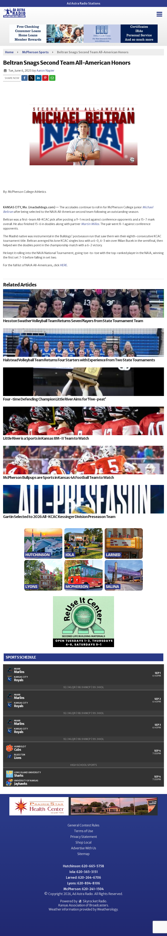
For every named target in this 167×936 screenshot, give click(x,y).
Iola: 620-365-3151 (83, 872)
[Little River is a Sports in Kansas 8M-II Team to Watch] (83, 421)
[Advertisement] (83, 33)
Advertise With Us (83, 848)
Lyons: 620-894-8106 (83, 883)
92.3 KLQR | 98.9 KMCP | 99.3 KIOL (83, 687)
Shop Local (83, 842)
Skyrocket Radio (94, 901)
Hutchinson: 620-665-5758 (83, 866)
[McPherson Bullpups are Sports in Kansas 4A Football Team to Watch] (83, 460)
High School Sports (83, 764)
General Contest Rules (83, 825)
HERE (63, 265)
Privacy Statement (83, 837)
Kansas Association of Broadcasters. (83, 905)
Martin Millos (90, 224)
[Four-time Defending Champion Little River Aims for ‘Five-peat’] (83, 381)
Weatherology (107, 909)
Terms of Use (83, 831)
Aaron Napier (45, 70)
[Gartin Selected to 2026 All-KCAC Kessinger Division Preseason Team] (83, 499)
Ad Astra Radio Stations (83, 3)
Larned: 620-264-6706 (83, 877)
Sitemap (83, 854)
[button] (159, 14)
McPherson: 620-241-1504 (84, 889)
